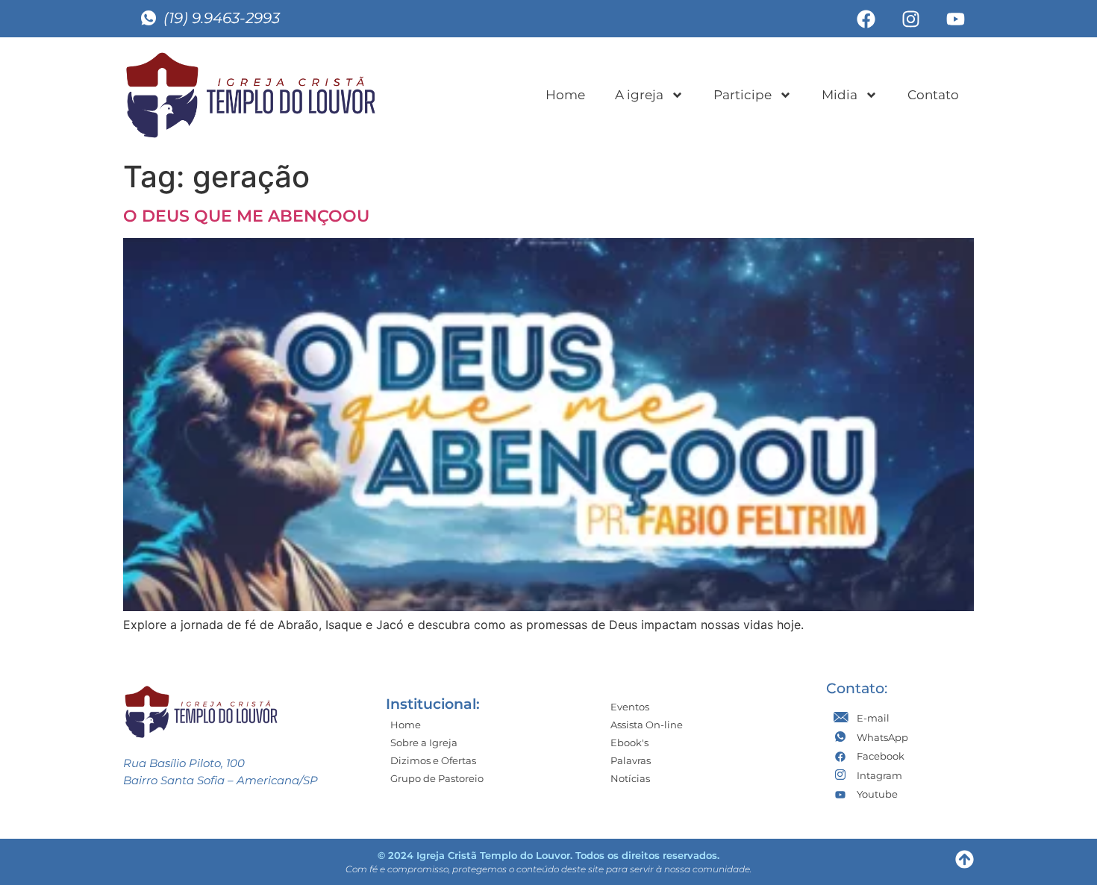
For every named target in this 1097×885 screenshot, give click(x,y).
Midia (839, 94)
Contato (933, 94)
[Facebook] (865, 18)
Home (565, 94)
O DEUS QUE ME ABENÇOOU (246, 216)
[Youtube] (955, 18)
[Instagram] (910, 18)
